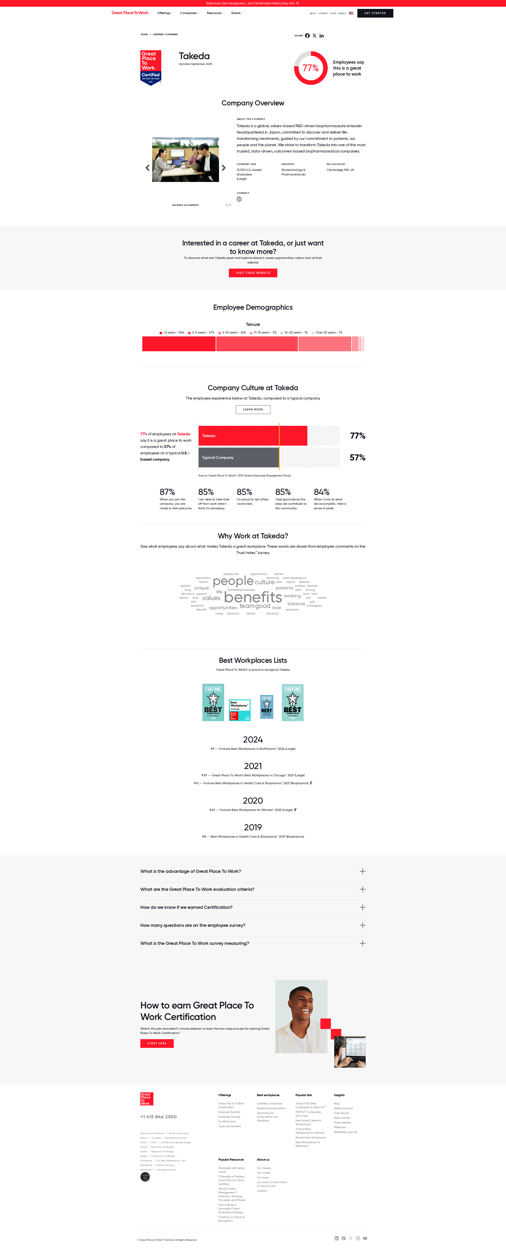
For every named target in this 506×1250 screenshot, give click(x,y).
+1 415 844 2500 (158, 1116)
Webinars (340, 1127)
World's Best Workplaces (310, 1137)
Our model (263, 1172)
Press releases (342, 1122)
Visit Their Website (253, 273)
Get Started (375, 13)
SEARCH (342, 13)
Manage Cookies (166, 1169)
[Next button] (224, 167)
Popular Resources (231, 1159)
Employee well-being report (231, 1169)
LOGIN (333, 13)
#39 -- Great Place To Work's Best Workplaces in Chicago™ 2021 (253, 775)
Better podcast (343, 1108)
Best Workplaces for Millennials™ (307, 1144)
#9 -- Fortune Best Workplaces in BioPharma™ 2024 (253, 749)
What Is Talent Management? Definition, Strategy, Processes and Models (231, 1194)
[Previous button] (147, 167)
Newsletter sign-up (345, 1132)
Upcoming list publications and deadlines (267, 1116)
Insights (339, 1095)
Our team (263, 1177)
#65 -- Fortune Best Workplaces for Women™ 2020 (251, 810)
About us (263, 1159)
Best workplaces (268, 1095)
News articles (342, 1117)
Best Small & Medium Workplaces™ (308, 1122)
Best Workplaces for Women (310, 1130)
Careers (156, 1137)
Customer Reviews (229, 1126)
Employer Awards (229, 1112)
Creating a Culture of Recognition (231, 1218)
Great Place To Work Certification (231, 1105)
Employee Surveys (229, 1116)
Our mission (264, 1168)
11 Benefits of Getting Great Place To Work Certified (231, 1180)
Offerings (224, 1095)
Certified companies (269, 1103)
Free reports (341, 1113)
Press (154, 1142)
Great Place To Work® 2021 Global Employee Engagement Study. (250, 475)
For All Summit (227, 1121)
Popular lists (303, 1095)
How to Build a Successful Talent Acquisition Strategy (230, 1208)
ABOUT (313, 13)
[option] (185, 167)
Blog (337, 1103)
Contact (323, 13)
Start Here (157, 1043)
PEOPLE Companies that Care (308, 1113)
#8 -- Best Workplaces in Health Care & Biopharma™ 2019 (253, 836)
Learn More (253, 409)
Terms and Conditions (152, 1133)
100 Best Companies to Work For (310, 1105)
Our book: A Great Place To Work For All (272, 1184)
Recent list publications (271, 1108)
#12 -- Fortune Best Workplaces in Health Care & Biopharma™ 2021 (251, 783)
